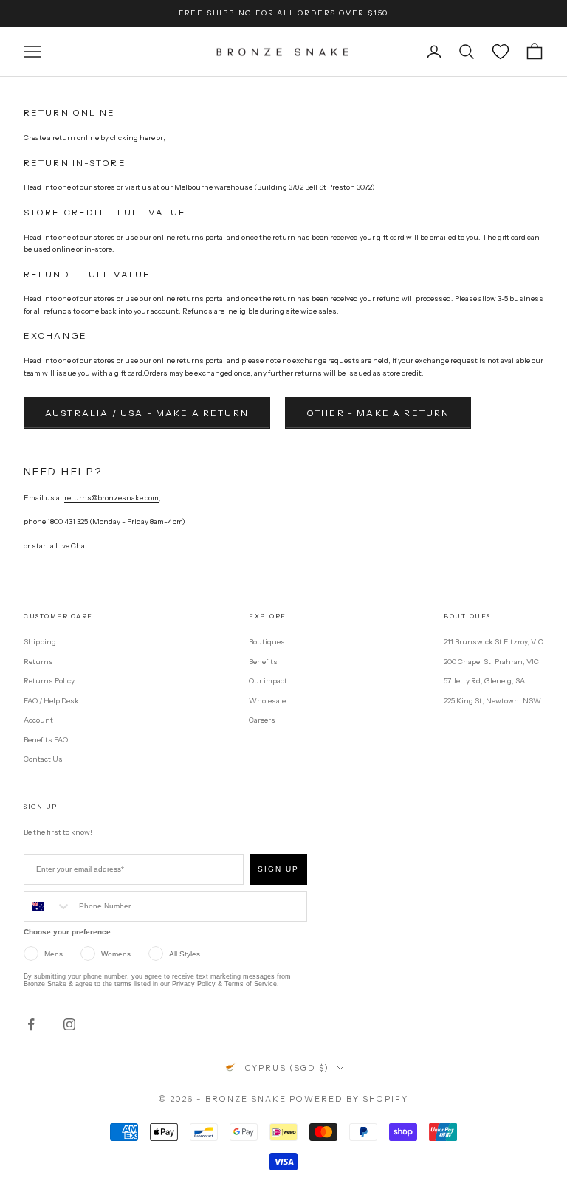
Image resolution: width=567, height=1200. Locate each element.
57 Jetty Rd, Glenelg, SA (484, 681)
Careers (262, 720)
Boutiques (267, 641)
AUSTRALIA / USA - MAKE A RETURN (147, 412)
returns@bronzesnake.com (111, 498)
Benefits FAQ (46, 740)
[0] (500, 51)
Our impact (268, 681)
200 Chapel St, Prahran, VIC (491, 661)
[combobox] (48, 906)
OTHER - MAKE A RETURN (378, 412)
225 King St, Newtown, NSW (492, 701)
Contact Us (43, 759)
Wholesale (267, 701)
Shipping (40, 641)
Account (38, 720)
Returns (38, 661)
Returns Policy (49, 681)
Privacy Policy (194, 983)
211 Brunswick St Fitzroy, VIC (493, 641)
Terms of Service (250, 983)
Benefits (263, 661)
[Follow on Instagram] (69, 1024)
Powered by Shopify (348, 1099)
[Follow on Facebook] (31, 1024)
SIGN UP (278, 869)
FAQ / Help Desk (51, 701)
